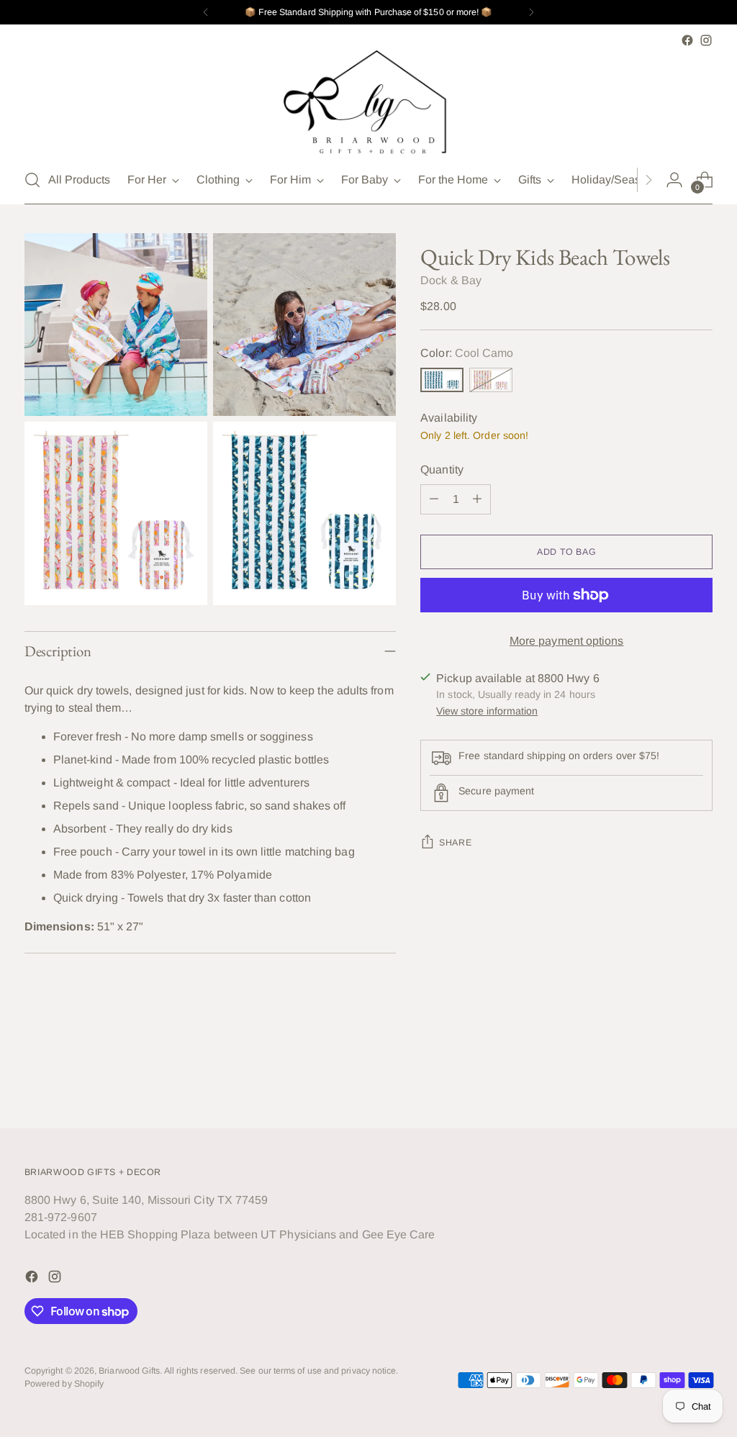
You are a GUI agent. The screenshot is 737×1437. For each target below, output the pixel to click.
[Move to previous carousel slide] (667, 1079)
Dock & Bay (450, 280)
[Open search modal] (32, 180)
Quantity (442, 469)
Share (455, 843)
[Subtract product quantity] (434, 499)
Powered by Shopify (64, 1384)
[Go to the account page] (674, 180)
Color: (466, 353)
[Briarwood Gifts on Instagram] (706, 40)
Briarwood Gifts (129, 1371)
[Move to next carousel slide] (700, 1078)
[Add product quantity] (477, 499)
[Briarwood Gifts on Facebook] (687, 40)
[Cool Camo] (442, 380)
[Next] (531, 12)
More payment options (567, 641)
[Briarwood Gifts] (368, 102)
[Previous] (206, 12)
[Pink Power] (490, 380)
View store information (487, 711)
